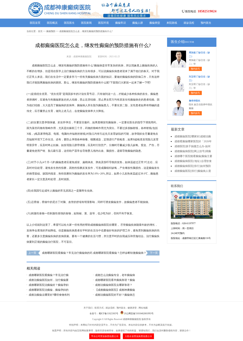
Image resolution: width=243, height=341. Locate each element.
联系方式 (99, 307)
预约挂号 (195, 69)
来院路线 (171, 22)
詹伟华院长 (194, 100)
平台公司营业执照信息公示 (104, 336)
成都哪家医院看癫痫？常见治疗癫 (49, 275)
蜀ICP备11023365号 (108, 313)
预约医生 (206, 22)
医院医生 (69, 22)
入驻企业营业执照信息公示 (138, 336)
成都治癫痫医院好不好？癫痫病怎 (115, 294)
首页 (40, 31)
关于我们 (88, 307)
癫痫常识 (120, 22)
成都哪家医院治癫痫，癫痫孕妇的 (49, 289)
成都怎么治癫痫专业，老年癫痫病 (115, 275)
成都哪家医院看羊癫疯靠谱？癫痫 (115, 280)
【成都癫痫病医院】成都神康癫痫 (115, 289)
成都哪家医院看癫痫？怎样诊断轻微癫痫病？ (119, 252)
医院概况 (52, 22)
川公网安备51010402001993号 (139, 313)
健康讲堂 (132, 307)
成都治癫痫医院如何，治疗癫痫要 (49, 280)
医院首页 (35, 22)
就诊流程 (189, 22)
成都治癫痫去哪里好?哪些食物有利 (49, 294)
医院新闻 (86, 22)
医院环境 (103, 22)
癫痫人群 (137, 22)
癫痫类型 (154, 22)
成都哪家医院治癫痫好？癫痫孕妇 (49, 285)
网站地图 (143, 307)
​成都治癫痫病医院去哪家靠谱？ (113, 285)
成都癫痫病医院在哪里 (103, 224)
